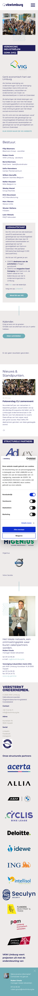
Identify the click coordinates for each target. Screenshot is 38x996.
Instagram (7, 736)
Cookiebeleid (8, 702)
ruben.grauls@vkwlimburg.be (22, 989)
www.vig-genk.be (9, 676)
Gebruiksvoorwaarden (11, 697)
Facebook (6, 734)
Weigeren (19, 536)
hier (10, 285)
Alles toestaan (19, 529)
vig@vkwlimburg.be (16, 659)
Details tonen (26, 523)
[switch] (33, 501)
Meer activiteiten (14, 336)
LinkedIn (18, 289)
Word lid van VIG (17, 295)
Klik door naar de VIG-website (17, 131)
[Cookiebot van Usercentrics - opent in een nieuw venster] (27, 458)
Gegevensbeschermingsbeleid (15, 700)
